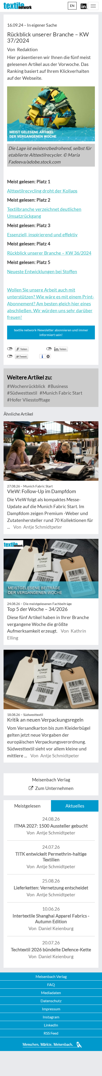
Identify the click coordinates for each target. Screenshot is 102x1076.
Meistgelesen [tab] (27, 805)
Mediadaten (51, 992)
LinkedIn (51, 1025)
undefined (49, 348)
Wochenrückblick (27, 386)
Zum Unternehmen (54, 788)
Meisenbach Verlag (51, 976)
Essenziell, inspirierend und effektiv (42, 234)
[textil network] (18, 5)
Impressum (51, 1009)
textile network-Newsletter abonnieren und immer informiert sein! (51, 332)
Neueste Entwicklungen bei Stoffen (42, 271)
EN (72, 6)
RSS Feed (51, 1033)
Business (59, 386)
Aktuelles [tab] (74, 805)
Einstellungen (48, 356)
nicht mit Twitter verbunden (10, 356)
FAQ (51, 984)
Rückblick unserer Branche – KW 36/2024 (49, 253)
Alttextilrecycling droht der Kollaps (42, 190)
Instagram (51, 1017)
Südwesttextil (23, 393)
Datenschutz (51, 1000)
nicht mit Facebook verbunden (10, 348)
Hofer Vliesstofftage (29, 399)
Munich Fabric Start (62, 393)
